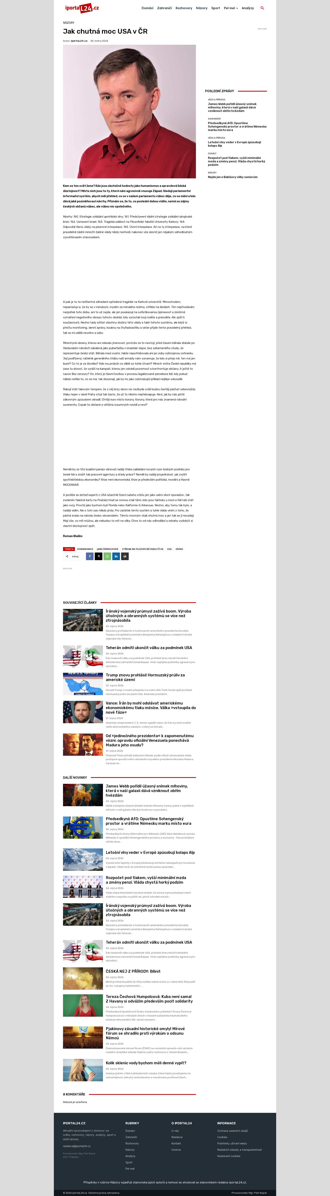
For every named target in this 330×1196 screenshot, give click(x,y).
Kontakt (176, 1143)
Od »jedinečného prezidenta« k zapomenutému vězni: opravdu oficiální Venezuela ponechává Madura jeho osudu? (150, 740)
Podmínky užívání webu (232, 1143)
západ (179, 549)
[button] (262, 8)
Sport (128, 1162)
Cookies (222, 1137)
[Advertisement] (129, 271)
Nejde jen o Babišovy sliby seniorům (233, 177)
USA (169, 549)
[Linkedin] (116, 556)
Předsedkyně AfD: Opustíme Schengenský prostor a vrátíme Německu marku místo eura (148, 821)
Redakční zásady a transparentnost (239, 1149)
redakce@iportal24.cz (77, 1146)
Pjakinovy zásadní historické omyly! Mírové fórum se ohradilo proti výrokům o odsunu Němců (145, 1033)
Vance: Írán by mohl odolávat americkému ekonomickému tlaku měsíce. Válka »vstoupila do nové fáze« (151, 708)
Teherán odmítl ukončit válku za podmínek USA (149, 647)
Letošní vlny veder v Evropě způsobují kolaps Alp (150, 852)
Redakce (177, 1137)
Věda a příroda (216, 100)
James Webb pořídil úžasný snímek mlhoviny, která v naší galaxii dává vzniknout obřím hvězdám (147, 791)
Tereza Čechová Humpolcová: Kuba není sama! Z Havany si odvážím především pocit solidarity (149, 998)
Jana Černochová (107, 549)
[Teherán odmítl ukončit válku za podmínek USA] (83, 656)
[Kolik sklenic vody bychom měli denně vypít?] (83, 1070)
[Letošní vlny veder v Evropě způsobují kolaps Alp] (83, 859)
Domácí (212, 154)
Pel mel (129, 1168)
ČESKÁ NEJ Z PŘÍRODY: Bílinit (133, 971)
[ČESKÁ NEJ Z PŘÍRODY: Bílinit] (83, 978)
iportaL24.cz (79, 41)
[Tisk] (125, 556)
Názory (68, 22)
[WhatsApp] (107, 556)
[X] (98, 556)
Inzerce (176, 1149)
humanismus (85, 549)
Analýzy (130, 1156)
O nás (175, 1130)
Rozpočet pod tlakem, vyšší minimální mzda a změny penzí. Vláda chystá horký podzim (146, 880)
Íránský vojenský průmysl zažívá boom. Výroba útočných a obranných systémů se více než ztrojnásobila (148, 616)
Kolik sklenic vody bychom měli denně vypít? (146, 1063)
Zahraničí (131, 1137)
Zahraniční (214, 119)
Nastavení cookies (228, 1156)
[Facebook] (90, 556)
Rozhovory (132, 1143)
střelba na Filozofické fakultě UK (142, 549)
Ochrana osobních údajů (232, 1130)
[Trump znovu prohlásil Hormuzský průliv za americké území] (83, 684)
